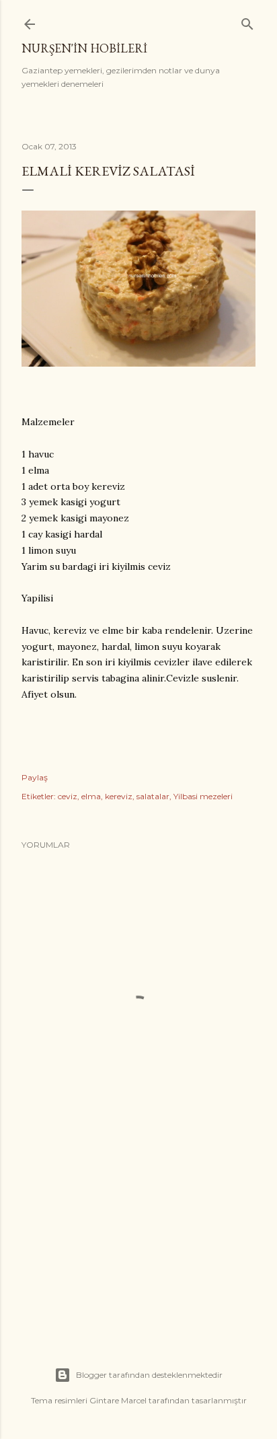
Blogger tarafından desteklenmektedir (149, 1375)
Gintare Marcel (118, 1400)
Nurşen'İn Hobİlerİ (84, 48)
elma (91, 796)
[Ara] (247, 21)
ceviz (67, 796)
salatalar (152, 796)
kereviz (118, 796)
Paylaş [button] (35, 777)
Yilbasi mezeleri (203, 796)
